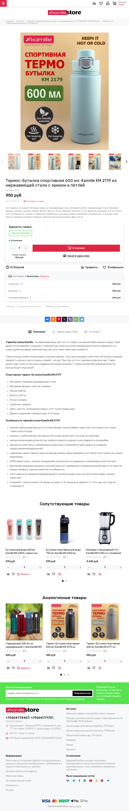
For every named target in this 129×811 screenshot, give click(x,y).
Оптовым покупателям (18, 780)
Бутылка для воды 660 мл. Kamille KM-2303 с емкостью (22, 551)
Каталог (11, 306)
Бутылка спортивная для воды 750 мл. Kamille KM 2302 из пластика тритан (63, 551)
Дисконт (71, 749)
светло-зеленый (21, 233)
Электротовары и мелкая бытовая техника (90, 713)
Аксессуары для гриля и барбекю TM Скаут (90, 726)
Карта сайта (75, 806)
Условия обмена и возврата (21, 771)
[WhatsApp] (75, 319)
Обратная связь (15, 776)
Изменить (44, 276)
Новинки (71, 740)
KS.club (10, 790)
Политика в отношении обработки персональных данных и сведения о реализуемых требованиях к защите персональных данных (34, 763)
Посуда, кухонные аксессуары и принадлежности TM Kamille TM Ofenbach (31, 306)
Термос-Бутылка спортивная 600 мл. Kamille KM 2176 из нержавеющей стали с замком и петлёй (64, 645)
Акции (69, 744)
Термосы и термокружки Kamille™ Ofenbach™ (58, 306)
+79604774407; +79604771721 (29, 718)
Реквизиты (12, 785)
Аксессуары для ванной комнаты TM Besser (90, 730)
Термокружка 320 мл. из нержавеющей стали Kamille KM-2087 (24, 645)
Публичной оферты (74, 699)
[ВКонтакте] (47, 319)
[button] (63, 581)
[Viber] (70, 319)
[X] (64, 319)
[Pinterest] (58, 319)
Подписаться (82, 693)
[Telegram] (81, 319)
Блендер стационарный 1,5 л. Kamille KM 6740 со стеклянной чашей (103, 551)
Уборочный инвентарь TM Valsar (84, 735)
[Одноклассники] (53, 319)
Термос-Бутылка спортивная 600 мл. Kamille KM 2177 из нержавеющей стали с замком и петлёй (104, 645)
